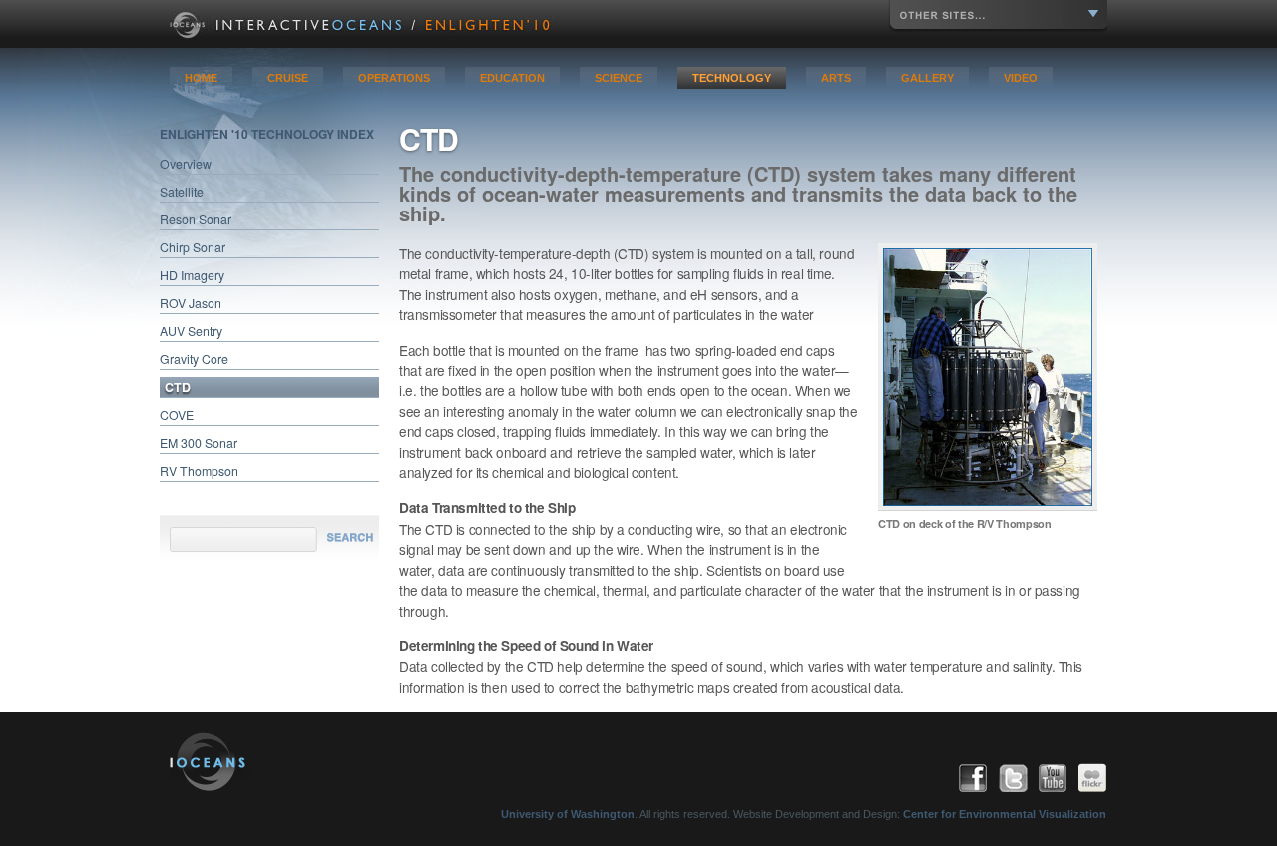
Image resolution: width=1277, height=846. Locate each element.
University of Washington (568, 814)
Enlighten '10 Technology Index (267, 134)
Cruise (287, 78)
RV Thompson (199, 471)
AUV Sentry (191, 331)
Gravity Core (194, 359)
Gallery (927, 78)
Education (512, 78)
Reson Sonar (195, 219)
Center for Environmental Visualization (1004, 814)
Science (618, 78)
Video (1021, 78)
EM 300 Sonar (198, 443)
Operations (394, 78)
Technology (731, 78)
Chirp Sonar (192, 247)
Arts (836, 78)
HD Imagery (192, 275)
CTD (178, 387)
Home (201, 78)
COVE (177, 415)
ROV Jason (190, 303)
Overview (186, 164)
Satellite (182, 192)
